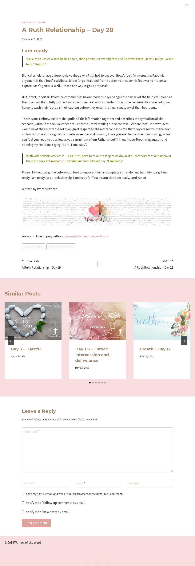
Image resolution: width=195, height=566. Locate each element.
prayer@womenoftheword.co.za (86, 236)
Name (29, 483)
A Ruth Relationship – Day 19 (41, 264)
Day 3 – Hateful (26, 349)
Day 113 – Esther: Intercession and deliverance (92, 355)
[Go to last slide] (11, 340)
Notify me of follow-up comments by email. (55, 503)
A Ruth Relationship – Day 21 (153, 264)
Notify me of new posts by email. (48, 512)
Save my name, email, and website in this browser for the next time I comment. (74, 494)
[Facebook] (88, 562)
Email (80, 483)
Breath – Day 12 (155, 349)
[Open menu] (186, 5)
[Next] (184, 340)
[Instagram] (107, 562)
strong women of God (60, 246)
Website (133, 483)
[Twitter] (97, 562)
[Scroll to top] (185, 560)
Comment (31, 432)
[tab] (90, 383)
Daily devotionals (33, 246)
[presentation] (33, 321)
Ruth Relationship (34, 22)
